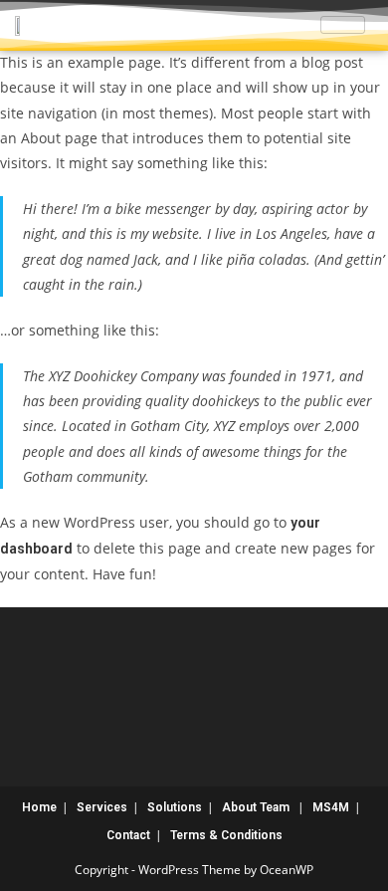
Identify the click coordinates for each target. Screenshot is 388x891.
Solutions (174, 807)
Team (275, 807)
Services (102, 807)
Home (39, 807)
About (239, 807)
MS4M (330, 807)
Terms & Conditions (226, 835)
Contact (128, 835)
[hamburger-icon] (342, 25)
